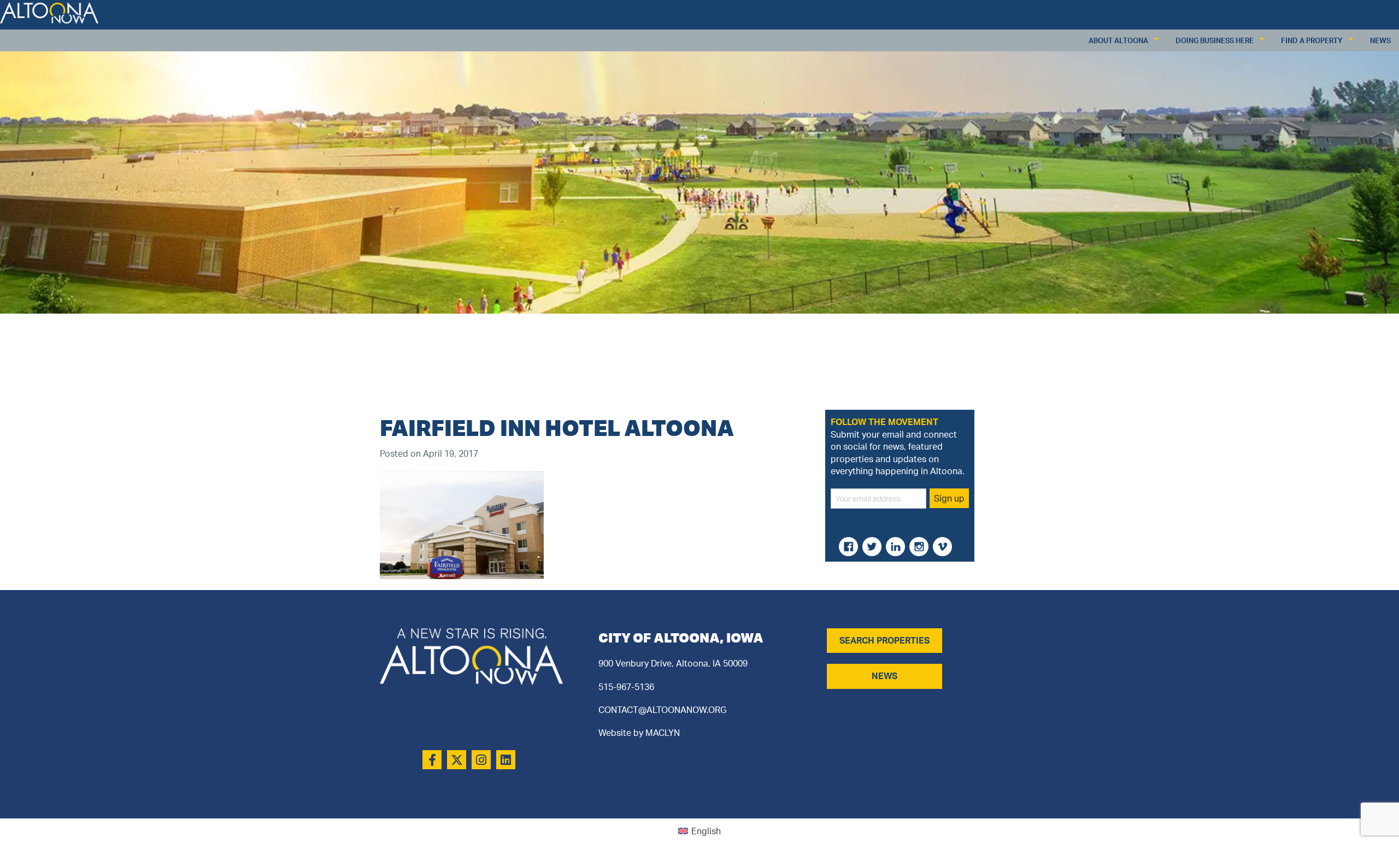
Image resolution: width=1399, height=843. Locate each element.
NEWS (884, 675)
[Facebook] (432, 759)
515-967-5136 (626, 686)
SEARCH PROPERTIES (884, 640)
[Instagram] (481, 759)
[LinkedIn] (505, 759)
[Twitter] (456, 759)
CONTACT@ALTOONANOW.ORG (662, 709)
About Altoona (1118, 40)
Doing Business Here (1214, 40)
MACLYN (662, 732)
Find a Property (1312, 40)
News (1380, 40)
